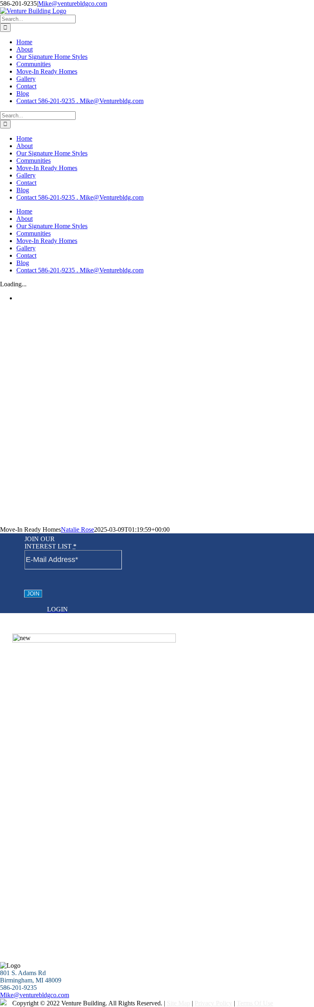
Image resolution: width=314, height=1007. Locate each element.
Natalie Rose (77, 529)
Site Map (178, 1003)
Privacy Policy (213, 1003)
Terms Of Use (255, 1003)
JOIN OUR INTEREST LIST (50, 542)
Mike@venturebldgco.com (72, 3)
